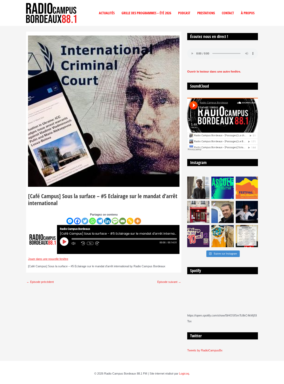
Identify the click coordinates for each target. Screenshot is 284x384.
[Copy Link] (130, 221)
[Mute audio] (75, 243)
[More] (137, 221)
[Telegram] (100, 221)
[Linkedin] (107, 221)
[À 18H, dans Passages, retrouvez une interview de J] (198, 188)
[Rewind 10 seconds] (83, 243)
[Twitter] (85, 221)
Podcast (184, 13)
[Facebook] (77, 221)
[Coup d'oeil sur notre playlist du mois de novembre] (247, 236)
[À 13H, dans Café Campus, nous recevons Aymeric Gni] (198, 212)
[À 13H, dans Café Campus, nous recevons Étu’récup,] (198, 236)
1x (90, 243)
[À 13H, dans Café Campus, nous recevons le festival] (222, 188)
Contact (228, 13)
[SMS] (115, 221)
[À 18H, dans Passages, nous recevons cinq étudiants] (247, 188)
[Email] (122, 221)
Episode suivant (169, 281)
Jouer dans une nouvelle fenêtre (48, 259)
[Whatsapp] (92, 221)
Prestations (206, 13)
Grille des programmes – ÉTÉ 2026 (146, 13)
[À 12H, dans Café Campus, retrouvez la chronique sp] (222, 212)
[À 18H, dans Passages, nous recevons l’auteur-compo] (247, 212)
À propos (247, 13)
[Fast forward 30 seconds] (99, 243)
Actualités (107, 13)
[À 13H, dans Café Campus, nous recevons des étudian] (222, 236)
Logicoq (184, 373)
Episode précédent (40, 281)
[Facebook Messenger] (69, 221)
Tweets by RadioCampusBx (205, 350)
